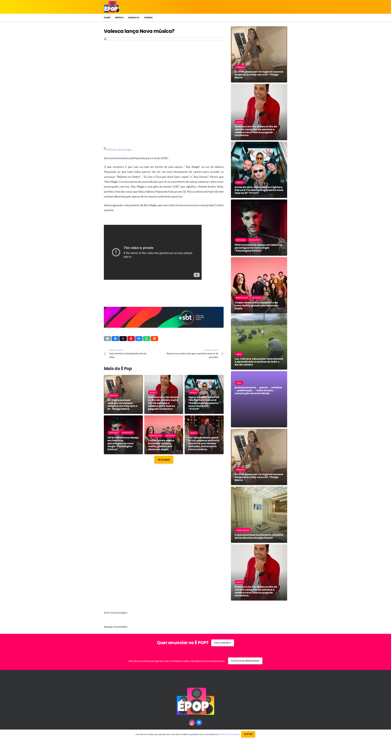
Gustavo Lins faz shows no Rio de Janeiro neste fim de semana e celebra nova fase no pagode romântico (163, 403)
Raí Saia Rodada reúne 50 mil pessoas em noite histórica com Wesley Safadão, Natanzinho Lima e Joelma (203, 443)
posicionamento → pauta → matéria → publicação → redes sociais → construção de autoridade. (258, 390)
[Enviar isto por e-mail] (107, 338)
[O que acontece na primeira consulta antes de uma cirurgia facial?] (259, 488)
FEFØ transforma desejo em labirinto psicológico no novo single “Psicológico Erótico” (123, 443)
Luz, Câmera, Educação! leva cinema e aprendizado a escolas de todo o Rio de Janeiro (259, 361)
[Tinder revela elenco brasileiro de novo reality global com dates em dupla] (163, 417)
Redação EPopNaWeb (115, 626)
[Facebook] (199, 722)
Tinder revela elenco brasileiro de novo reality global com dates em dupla (161, 445)
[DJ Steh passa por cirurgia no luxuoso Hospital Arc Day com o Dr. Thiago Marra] (123, 377)
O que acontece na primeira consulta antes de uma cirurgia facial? (259, 536)
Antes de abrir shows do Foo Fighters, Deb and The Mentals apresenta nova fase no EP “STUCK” (203, 403)
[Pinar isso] (131, 338)
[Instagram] (192, 722)
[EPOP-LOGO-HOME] (112, 7)
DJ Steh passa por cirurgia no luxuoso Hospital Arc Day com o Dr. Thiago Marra (123, 404)
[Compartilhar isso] (115, 338)
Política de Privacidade (229, 734)
